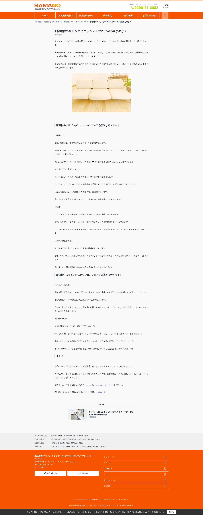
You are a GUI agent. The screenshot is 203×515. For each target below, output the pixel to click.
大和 (88, 447)
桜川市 (59, 436)
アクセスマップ (109, 480)
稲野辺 (98, 439)
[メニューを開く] (165, 15)
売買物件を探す (86, 15)
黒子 (93, 447)
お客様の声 (108, 468)
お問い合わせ (149, 15)
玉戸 (59, 439)
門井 (64, 439)
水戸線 (53, 443)
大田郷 (68, 447)
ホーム (45, 15)
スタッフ (107, 463)
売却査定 (107, 15)
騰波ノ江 (104, 447)
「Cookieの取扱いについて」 (140, 512)
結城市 (72, 436)
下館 (52, 447)
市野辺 (84, 439)
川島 (97, 447)
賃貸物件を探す (66, 15)
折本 (73, 447)
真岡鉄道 (60, 443)
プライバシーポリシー (109, 499)
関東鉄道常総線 (72, 443)
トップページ (109, 457)
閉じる (171, 512)
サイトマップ (125, 499)
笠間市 (79, 436)
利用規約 (95, 499)
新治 (93, 439)
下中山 (69, 439)
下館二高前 (60, 447)
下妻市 (85, 436)
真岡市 (66, 436)
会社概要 (128, 15)
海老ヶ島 (76, 439)
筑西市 (53, 436)
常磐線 (81, 443)
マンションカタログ (82, 499)
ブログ (106, 474)
